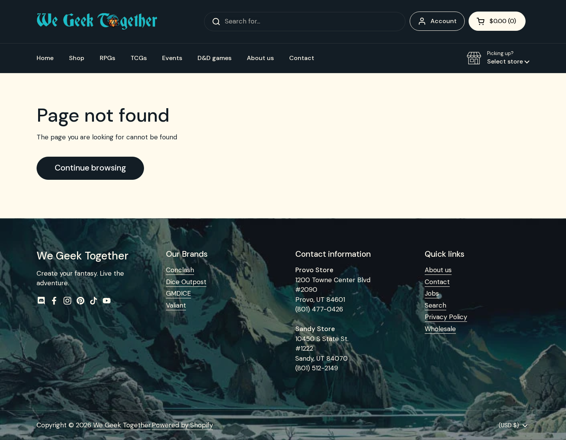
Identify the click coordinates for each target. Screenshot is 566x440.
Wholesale (440, 329)
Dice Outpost (186, 282)
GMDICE (178, 293)
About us (438, 270)
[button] (497, 21)
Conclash (180, 270)
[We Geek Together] (97, 21)
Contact (437, 282)
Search (435, 305)
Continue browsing (90, 167)
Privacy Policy (446, 317)
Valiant (176, 305)
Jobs (432, 293)
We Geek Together (122, 425)
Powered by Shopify (182, 425)
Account (443, 21)
